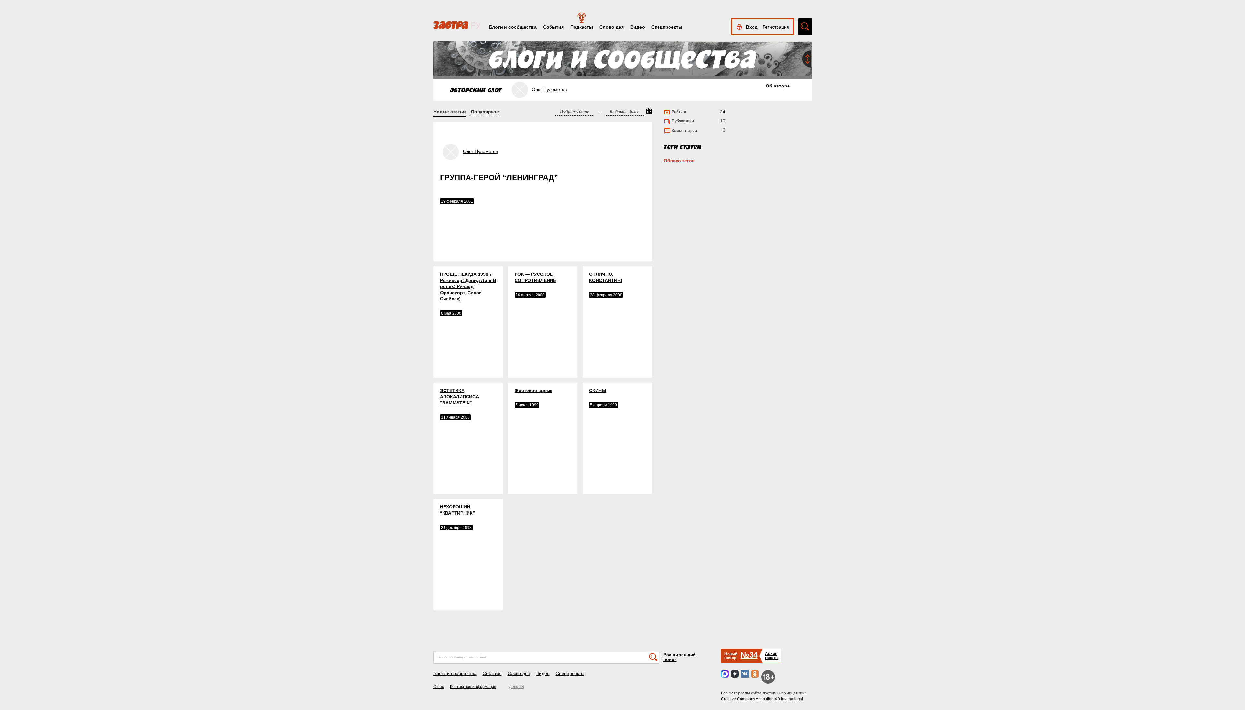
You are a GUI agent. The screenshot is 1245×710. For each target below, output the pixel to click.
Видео (637, 26)
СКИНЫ (597, 390)
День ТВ (516, 686)
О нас (438, 686)
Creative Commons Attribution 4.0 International (762, 699)
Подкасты (581, 26)
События (553, 26)
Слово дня (611, 26)
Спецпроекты (666, 26)
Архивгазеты (771, 655)
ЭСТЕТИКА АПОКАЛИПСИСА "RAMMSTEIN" (459, 396)
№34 (749, 654)
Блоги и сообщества (513, 26)
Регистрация (776, 26)
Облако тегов (679, 160)
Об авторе (778, 85)
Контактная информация (473, 686)
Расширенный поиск (679, 657)
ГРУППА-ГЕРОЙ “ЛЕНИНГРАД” (499, 177)
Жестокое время (533, 390)
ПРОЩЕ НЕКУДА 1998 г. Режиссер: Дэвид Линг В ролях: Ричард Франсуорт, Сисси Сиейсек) (468, 286)
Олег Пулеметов (480, 151)
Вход (752, 26)
